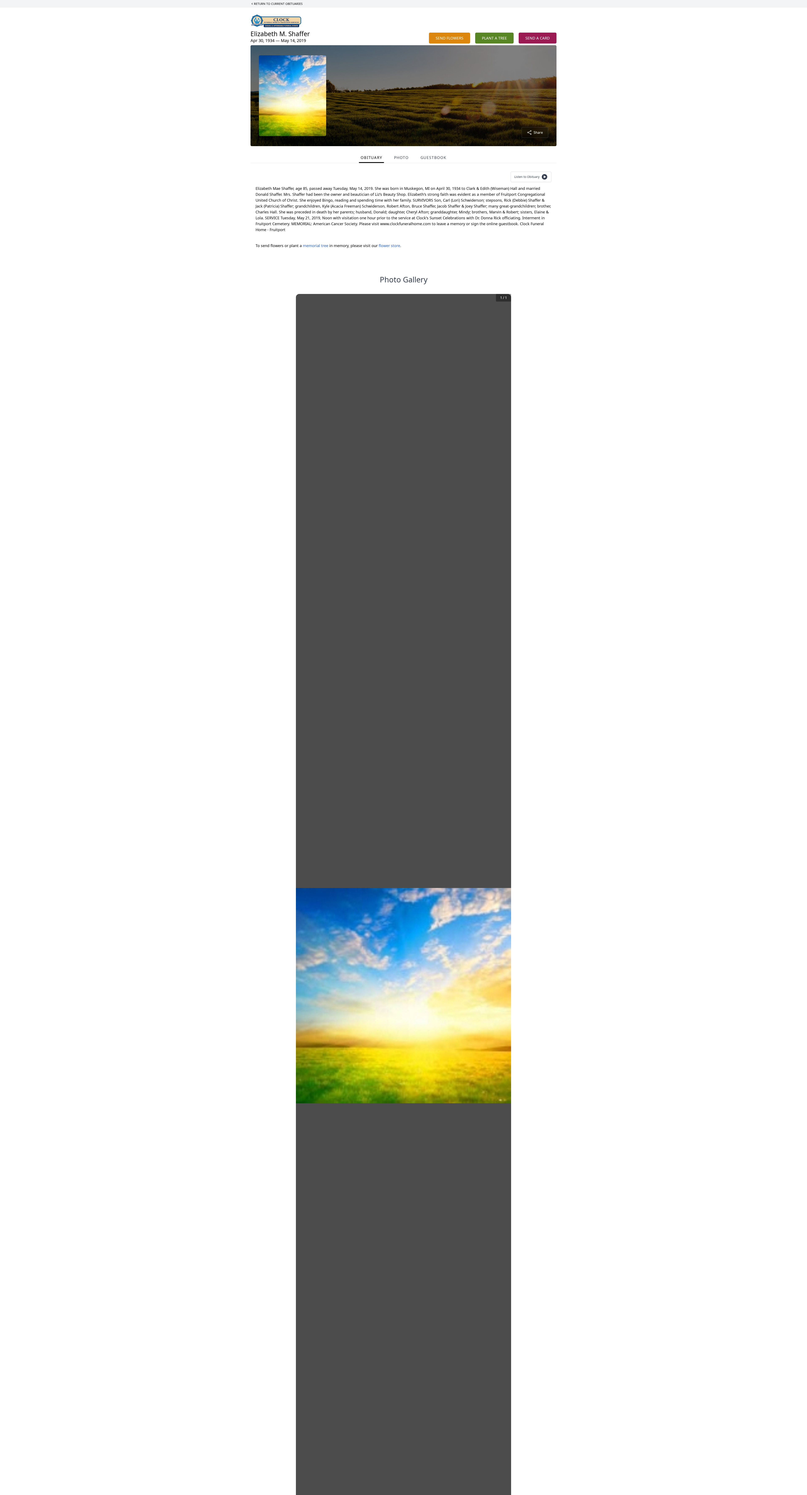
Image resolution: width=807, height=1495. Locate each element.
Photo (401, 157)
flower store (389, 245)
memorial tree (315, 245)
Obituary (371, 157)
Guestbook (433, 157)
